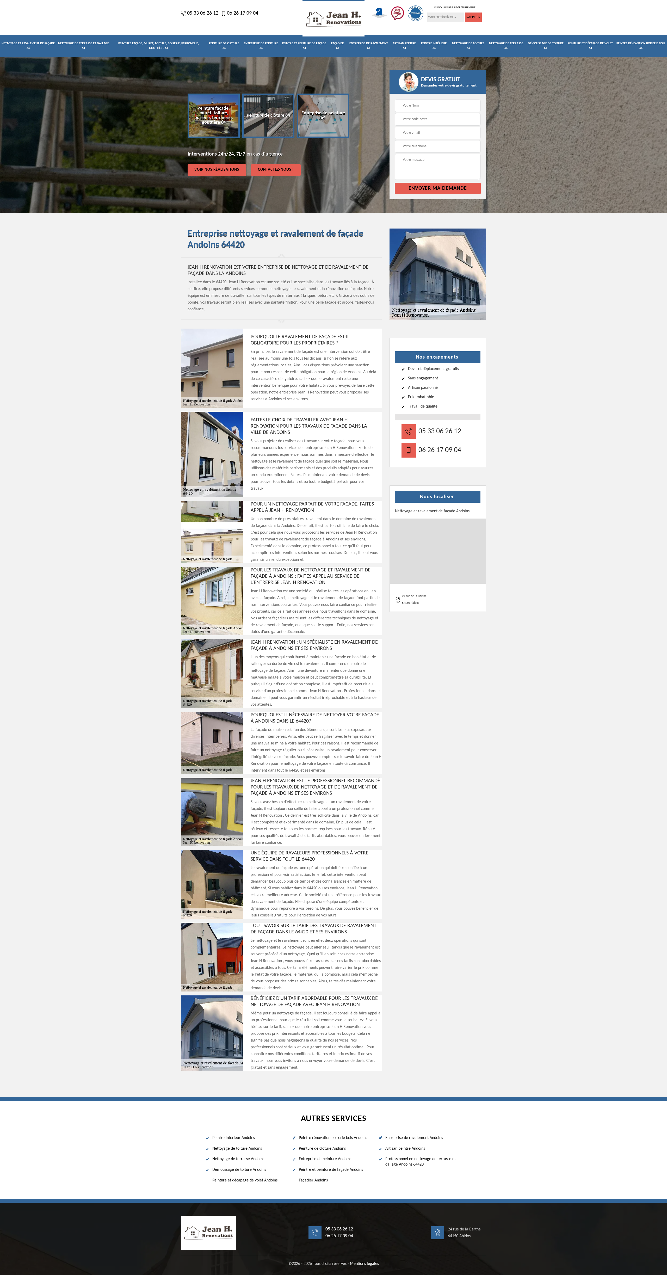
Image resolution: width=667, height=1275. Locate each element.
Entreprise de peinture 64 (261, 46)
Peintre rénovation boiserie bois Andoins (333, 1138)
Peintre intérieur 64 (434, 46)
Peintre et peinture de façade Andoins (331, 1170)
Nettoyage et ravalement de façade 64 (28, 46)
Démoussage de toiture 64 (546, 46)
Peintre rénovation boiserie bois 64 (640, 46)
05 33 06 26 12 (202, 13)
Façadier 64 (337, 46)
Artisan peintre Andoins (405, 1149)
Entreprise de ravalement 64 (368, 46)
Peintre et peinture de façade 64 (304, 46)
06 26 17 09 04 (242, 13)
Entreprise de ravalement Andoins (414, 1138)
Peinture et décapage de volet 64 (590, 46)
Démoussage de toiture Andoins (239, 1170)
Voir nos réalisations (216, 170)
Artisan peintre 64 (404, 46)
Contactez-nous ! (276, 170)
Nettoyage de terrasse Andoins (238, 1159)
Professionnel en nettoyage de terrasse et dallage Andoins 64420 (420, 1162)
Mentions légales (364, 1264)
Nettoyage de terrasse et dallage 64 (83, 46)
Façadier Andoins (313, 1180)
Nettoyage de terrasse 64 (506, 46)
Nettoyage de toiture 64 (468, 46)
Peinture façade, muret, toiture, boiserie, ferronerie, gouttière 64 (158, 46)
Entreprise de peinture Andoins (325, 1159)
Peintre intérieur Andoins (233, 1138)
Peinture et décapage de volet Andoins (244, 1180)
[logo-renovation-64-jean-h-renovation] (333, 18)
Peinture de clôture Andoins (322, 1149)
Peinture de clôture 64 (224, 46)
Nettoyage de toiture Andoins (237, 1149)
